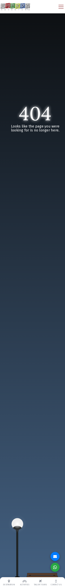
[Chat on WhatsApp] (55, 567)
